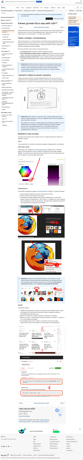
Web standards (5, 46)
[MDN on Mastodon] (8, 446)
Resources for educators (7, 121)
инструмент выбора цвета (40, 149)
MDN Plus (35, 448)
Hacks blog (68, 450)
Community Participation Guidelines (45, 455)
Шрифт (20, 305)
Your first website (6, 28)
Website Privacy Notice (15, 455)
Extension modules (5, 81)
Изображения (23, 188)
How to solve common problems (7, 115)
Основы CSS (5, 37)
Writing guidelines (54, 443)
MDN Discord (53, 446)
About (3, 118)
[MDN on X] (6, 446)
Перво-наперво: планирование (72, 17)
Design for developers (7, 75)
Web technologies (70, 439)
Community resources (55, 441)
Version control (5, 78)
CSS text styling (5, 60)
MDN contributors (45, 419)
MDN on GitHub (53, 448)
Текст (20, 141)
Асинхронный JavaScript (7, 89)
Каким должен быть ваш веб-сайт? (8, 31)
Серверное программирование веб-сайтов (7, 103)
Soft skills (4, 48)
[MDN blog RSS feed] (10, 446)
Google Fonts (30, 310)
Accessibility (5, 73)
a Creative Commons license (53, 457)
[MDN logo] (3, 436)
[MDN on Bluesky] (4, 446)
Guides (67, 443)
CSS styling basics (6, 57)
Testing (3, 109)
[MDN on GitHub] (1, 446)
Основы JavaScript (6, 39)
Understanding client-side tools (7, 98)
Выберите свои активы (74, 24)
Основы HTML (5, 34)
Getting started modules (7, 23)
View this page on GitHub (24, 421)
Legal (34, 455)
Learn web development (71, 441)
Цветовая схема (23, 147)
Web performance (6, 107)
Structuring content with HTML (7, 54)
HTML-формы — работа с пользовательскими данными (8, 94)
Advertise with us (37, 446)
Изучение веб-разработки (7, 17)
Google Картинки (42, 191)
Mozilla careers (36, 443)
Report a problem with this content (40, 421)
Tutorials (68, 446)
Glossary (68, 448)
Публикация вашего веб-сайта (8, 42)
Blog (64, 7)
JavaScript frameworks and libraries (8, 69)
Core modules (4, 51)
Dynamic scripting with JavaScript (7, 66)
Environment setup (6, 25)
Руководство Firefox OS (27, 71)
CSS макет (4, 62)
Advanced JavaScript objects (7, 84)
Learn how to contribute (24, 416)
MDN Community (53, 439)
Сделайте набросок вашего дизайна (73, 21)
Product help (36, 450)
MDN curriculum (5, 20)
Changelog (4, 125)
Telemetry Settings (27, 455)
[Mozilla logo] (5, 455)
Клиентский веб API (7, 87)
